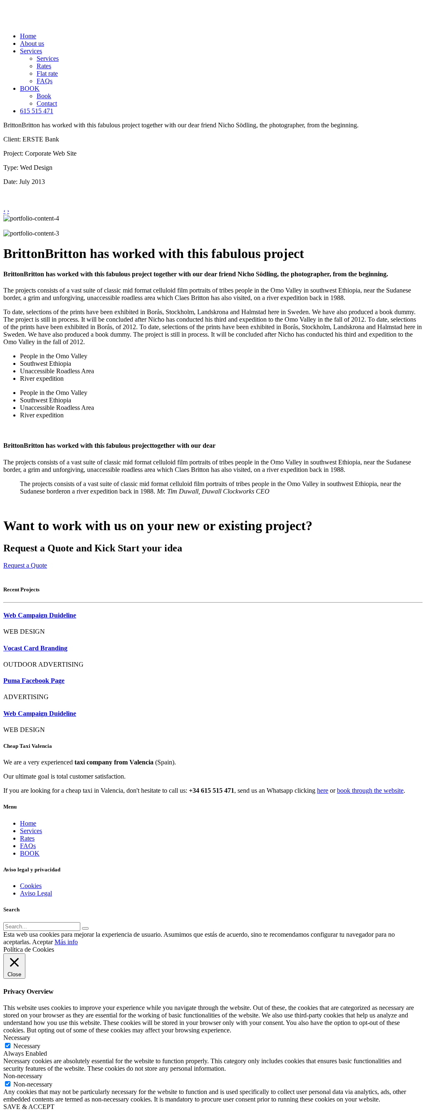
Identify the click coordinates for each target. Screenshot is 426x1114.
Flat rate (47, 73)
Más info (66, 941)
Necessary (26, 1045)
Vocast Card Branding (35, 648)
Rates (44, 65)
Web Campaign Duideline (39, 615)
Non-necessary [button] (22, 1075)
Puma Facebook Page (33, 680)
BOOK (30, 88)
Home (28, 36)
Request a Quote (25, 565)
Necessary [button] (16, 1037)
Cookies (31, 885)
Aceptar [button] (42, 941)
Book (44, 95)
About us (32, 43)
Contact (47, 103)
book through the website (370, 790)
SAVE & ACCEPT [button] (28, 1106)
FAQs (44, 80)
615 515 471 (36, 110)
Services (31, 51)
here (322, 790)
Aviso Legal (36, 893)
